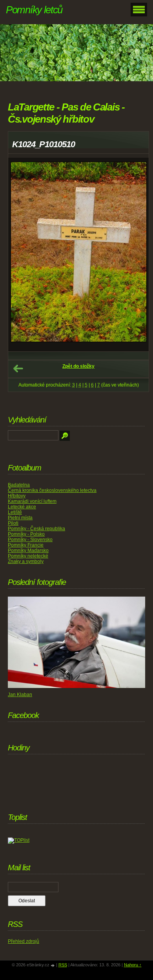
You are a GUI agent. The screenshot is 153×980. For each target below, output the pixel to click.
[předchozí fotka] (21, 254)
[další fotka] (136, 254)
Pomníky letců (34, 10)
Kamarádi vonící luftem (32, 501)
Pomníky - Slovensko (30, 539)
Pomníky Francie (26, 545)
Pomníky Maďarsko (28, 550)
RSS (62, 964)
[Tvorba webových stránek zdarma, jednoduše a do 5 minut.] (53, 965)
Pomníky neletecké (28, 556)
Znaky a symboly (26, 561)
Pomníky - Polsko (26, 534)
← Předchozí (18, 368)
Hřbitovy (17, 496)
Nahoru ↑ (133, 964)
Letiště (15, 512)
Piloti (13, 523)
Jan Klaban (20, 694)
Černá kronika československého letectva (52, 490)
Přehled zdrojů (23, 941)
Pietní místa (20, 517)
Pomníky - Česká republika (36, 528)
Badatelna (19, 485)
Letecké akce (22, 507)
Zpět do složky (78, 366)
